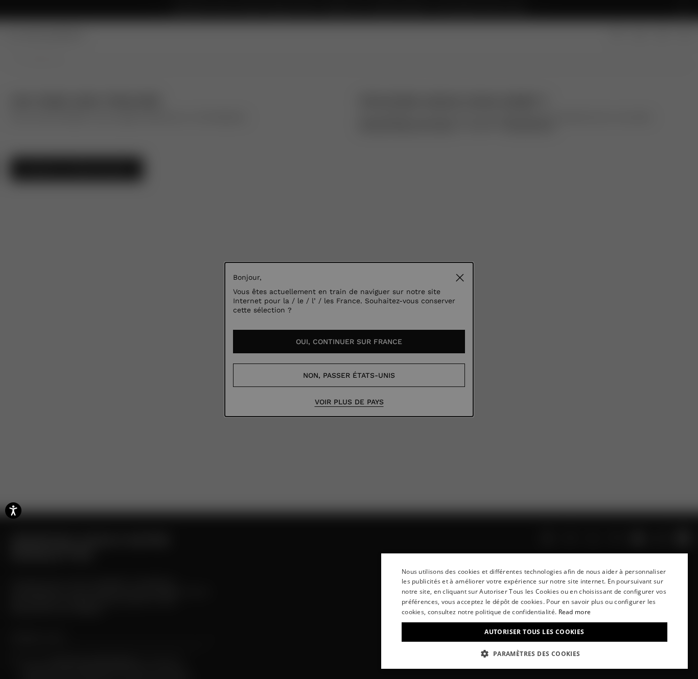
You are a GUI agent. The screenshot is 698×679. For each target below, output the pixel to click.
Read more (575, 612)
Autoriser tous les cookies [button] (534, 631)
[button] (534, 653)
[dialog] (534, 611)
